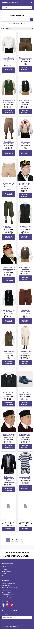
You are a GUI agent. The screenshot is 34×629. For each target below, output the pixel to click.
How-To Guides (6, 585)
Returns (4, 573)
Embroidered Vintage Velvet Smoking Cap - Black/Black (25, 435)
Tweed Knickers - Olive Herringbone (8, 226)
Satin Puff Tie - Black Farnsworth (9, 393)
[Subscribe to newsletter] (30, 617)
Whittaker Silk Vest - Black (25, 226)
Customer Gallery (6, 597)
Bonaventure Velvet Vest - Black (8, 310)
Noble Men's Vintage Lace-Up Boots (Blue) (25, 393)
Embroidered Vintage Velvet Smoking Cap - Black (25, 184)
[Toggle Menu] (31, 3)
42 (21, 540)
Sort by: (3, 28)
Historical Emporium (10, 3)
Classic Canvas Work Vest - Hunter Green (9, 101)
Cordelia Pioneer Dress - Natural (25, 352)
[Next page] (26, 540)
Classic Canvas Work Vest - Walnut (25, 268)
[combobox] (15, 19)
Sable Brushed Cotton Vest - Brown (8, 352)
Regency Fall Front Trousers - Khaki (8, 183)
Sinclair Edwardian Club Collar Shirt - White (8, 59)
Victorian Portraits (6, 592)
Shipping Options (6, 571)
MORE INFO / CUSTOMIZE (8, 70)
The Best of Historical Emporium (10, 587)
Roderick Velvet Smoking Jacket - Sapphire (9, 478)
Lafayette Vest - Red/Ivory (25, 142)
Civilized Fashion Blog (7, 594)
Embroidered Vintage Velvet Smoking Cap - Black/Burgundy (9, 435)
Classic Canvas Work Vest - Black (25, 101)
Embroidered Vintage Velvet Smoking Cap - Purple (9, 269)
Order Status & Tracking (8, 567)
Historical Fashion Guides (8, 583)
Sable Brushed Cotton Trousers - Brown (25, 58)
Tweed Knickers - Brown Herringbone (8, 142)
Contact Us (4, 569)
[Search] (31, 19)
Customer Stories (6, 590)
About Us (4, 576)
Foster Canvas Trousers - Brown (25, 310)
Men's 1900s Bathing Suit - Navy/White (25, 477)
